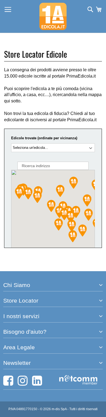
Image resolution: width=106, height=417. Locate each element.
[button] (71, 225)
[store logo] (53, 16)
